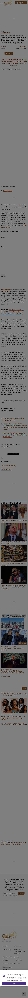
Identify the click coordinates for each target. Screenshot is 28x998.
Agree (14, 983)
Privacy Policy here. (17, 980)
